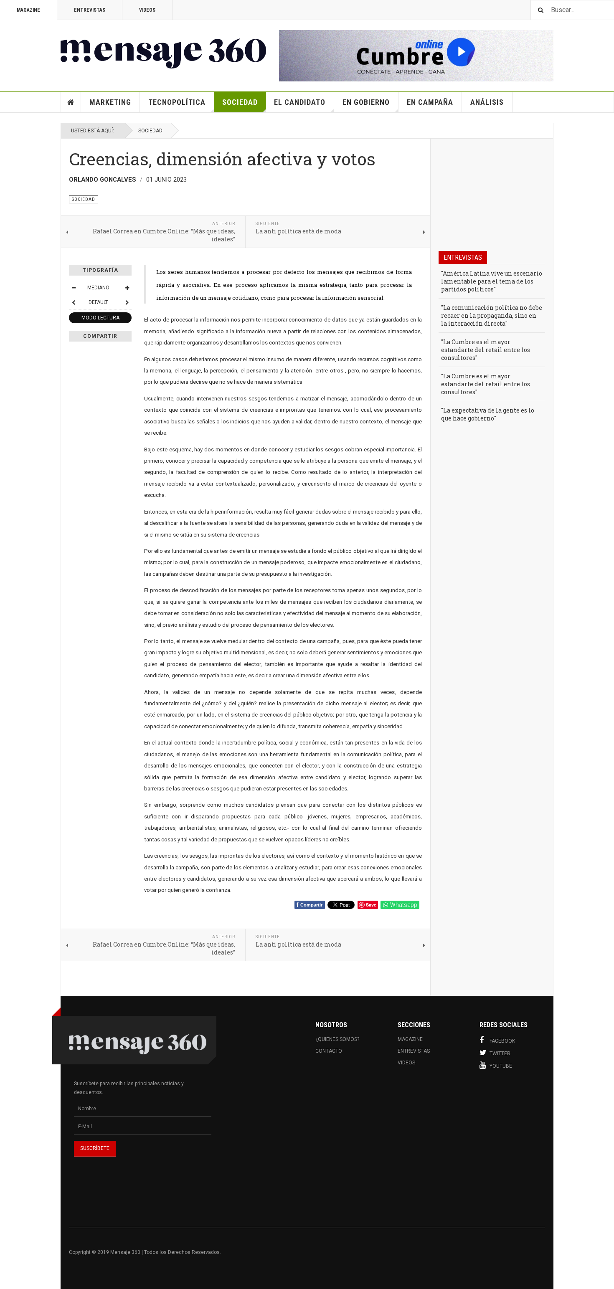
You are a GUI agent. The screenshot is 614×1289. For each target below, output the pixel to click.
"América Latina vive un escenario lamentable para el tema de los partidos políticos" (491, 281)
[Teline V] (163, 49)
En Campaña (430, 102)
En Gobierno (366, 102)
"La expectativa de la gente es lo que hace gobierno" (487, 414)
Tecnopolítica (177, 102)
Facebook (502, 1041)
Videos (147, 10)
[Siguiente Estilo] (127, 302)
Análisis (487, 102)
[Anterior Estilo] (73, 302)
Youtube (501, 1066)
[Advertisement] (389, 1148)
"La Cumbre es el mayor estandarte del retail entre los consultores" (485, 350)
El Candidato (299, 102)
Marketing (110, 102)
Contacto (328, 1051)
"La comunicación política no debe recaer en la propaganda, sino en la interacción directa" (491, 315)
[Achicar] (73, 287)
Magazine (28, 10)
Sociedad (240, 102)
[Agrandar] (127, 287)
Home (71, 102)
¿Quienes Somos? (337, 1039)
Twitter (500, 1053)
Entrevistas (89, 10)
